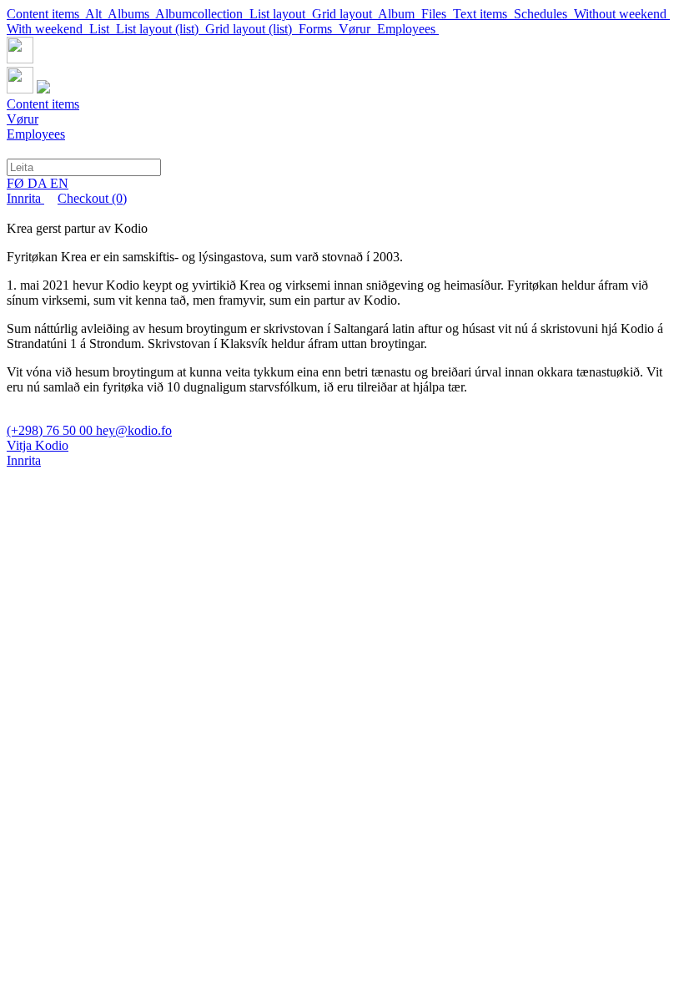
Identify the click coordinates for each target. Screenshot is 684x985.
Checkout (92, 198)
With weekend (48, 29)
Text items (483, 14)
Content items (46, 14)
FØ (17, 183)
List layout (280, 14)
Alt (96, 14)
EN (59, 183)
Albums (131, 14)
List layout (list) (160, 29)
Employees (408, 29)
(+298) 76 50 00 (51, 430)
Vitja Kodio (37, 445)
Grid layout (345, 14)
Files (437, 14)
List (102, 29)
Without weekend (622, 14)
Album (399, 14)
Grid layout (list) (252, 29)
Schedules (544, 14)
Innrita (25, 198)
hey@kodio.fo (134, 430)
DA (39, 183)
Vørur (358, 29)
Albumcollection (202, 14)
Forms (319, 29)
